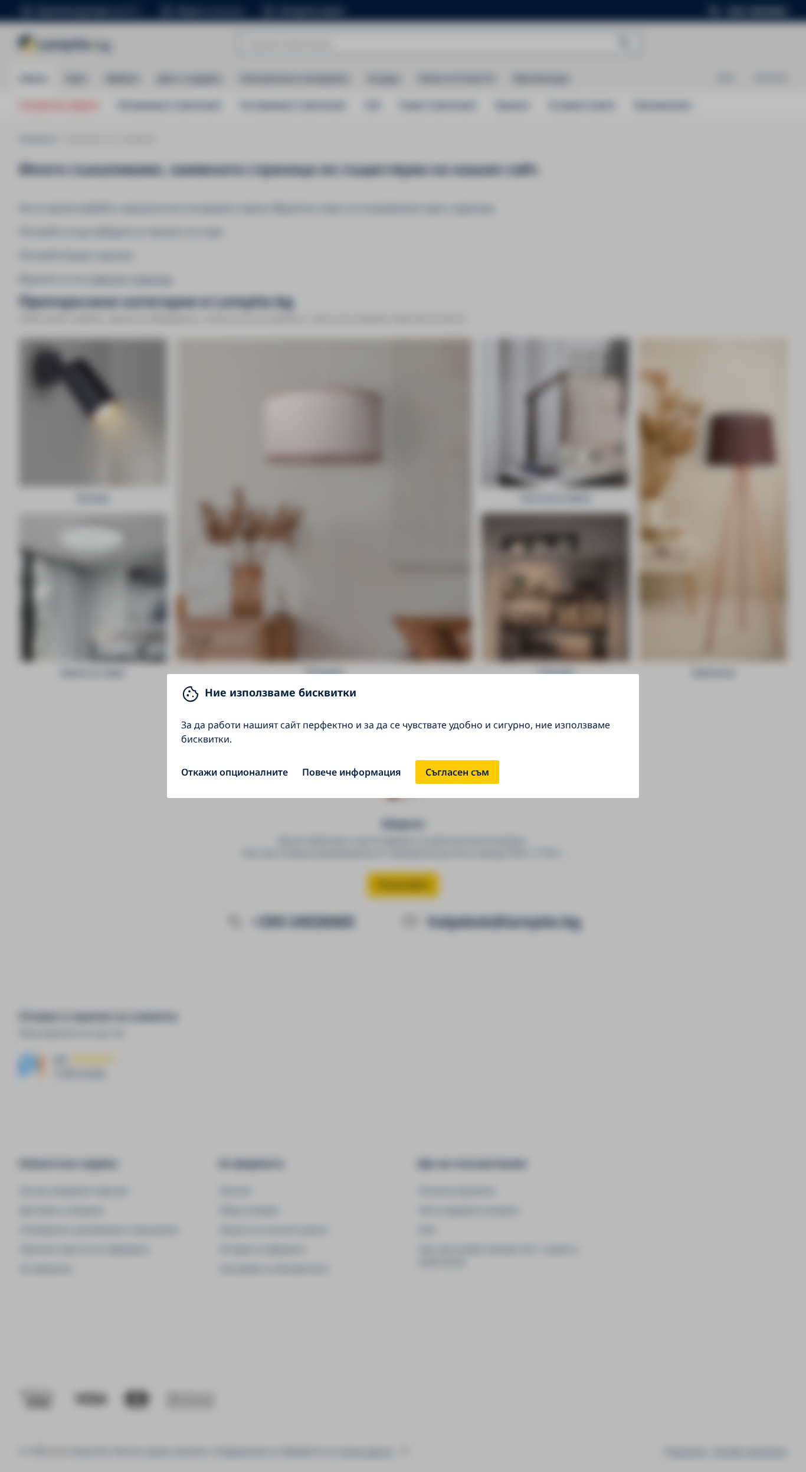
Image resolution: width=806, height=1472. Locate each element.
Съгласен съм (457, 772)
